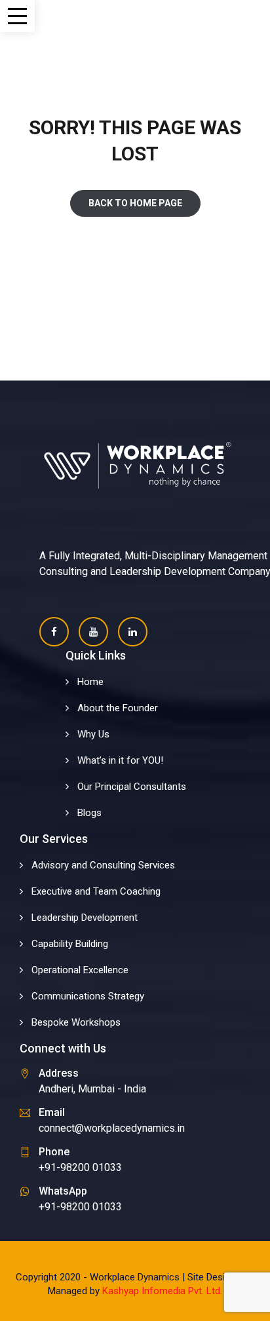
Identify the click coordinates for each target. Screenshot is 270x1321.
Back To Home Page (135, 203)
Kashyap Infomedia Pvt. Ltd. (162, 1291)
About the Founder (117, 708)
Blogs (89, 813)
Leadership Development (84, 917)
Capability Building (69, 944)
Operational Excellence (79, 970)
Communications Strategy (87, 996)
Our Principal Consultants (131, 786)
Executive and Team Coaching (96, 891)
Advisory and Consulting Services (103, 865)
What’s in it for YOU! (120, 760)
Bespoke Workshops (76, 1022)
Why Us (93, 734)
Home (90, 682)
